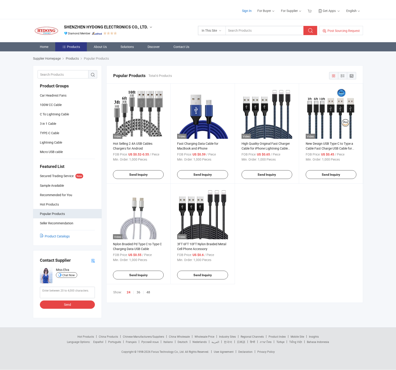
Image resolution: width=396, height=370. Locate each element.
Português (114, 342)
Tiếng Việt (295, 342)
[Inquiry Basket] (310, 10)
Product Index (277, 336)
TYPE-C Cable (49, 133)
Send (67, 304)
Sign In (247, 10)
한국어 (228, 342)
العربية (215, 342)
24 (128, 292)
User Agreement (224, 351)
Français (131, 342)
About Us (100, 47)
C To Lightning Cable (54, 114)
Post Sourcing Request (343, 30)
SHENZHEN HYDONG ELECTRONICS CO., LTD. (106, 27)
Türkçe (280, 342)
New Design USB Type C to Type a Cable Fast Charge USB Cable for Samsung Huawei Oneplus (329, 148)
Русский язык (150, 342)
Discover (154, 47)
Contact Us (181, 47)
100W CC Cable (51, 105)
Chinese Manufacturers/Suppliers (143, 336)
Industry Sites (227, 336)
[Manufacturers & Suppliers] (62, 9)
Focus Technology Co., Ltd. (168, 351)
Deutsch (183, 342)
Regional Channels (252, 336)
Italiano (168, 342)
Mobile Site (297, 336)
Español (98, 342)
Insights (314, 336)
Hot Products (85, 336)
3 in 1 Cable (48, 123)
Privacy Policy (266, 351)
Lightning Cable (51, 142)
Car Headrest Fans (53, 95)
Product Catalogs (57, 236)
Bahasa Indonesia (318, 342)
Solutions (127, 47)
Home (44, 47)
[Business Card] (93, 260)
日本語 (241, 342)
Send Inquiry (138, 174)
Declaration (245, 351)
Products (73, 47)
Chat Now (68, 275)
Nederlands (199, 342)
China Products (108, 336)
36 (138, 292)
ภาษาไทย (266, 342)
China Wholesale (179, 336)
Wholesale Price (204, 336)
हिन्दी (252, 342)
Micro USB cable (51, 152)
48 (148, 292)
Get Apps (329, 10)
